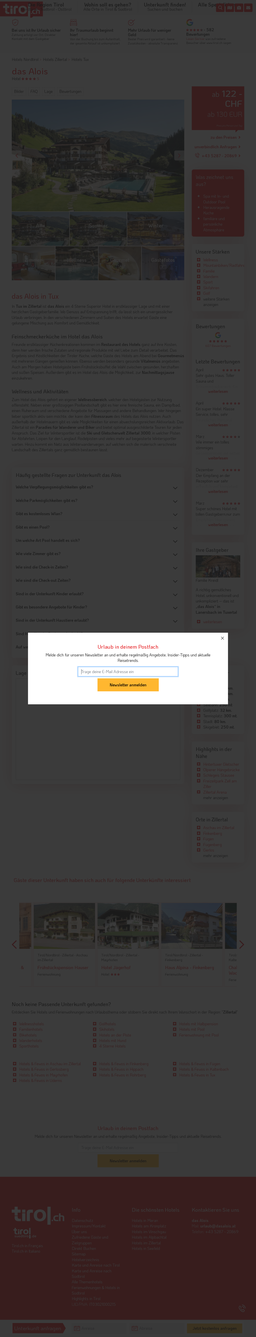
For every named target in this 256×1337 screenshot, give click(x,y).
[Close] (222, 638)
